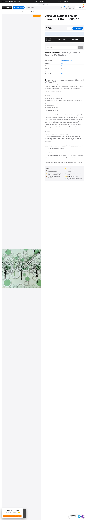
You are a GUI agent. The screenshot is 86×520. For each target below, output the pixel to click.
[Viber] (82, 516)
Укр (40, 4)
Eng (43, 4)
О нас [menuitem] (3, 4)
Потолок (4, 11)
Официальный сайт (62, 39)
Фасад (27, 11)
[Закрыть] (83, 1)
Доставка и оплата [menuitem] (10, 4)
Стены (9, 11)
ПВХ (62, 63)
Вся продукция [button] (75, 39)
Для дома (33, 11)
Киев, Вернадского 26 (70, 8)
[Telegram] (79, 516)
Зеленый (63, 76)
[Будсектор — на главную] (7, 7)
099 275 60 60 (69, 6)
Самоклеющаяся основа (66, 65)
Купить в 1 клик (49, 44)
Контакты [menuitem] (17, 4)
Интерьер (22, 11)
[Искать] (61, 7)
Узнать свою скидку (51, 34)
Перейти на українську (12, 515)
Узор (62, 73)
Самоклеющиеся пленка (66, 60)
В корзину (78, 28)
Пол (13, 11)
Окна (17, 11)
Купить (80, 47)
